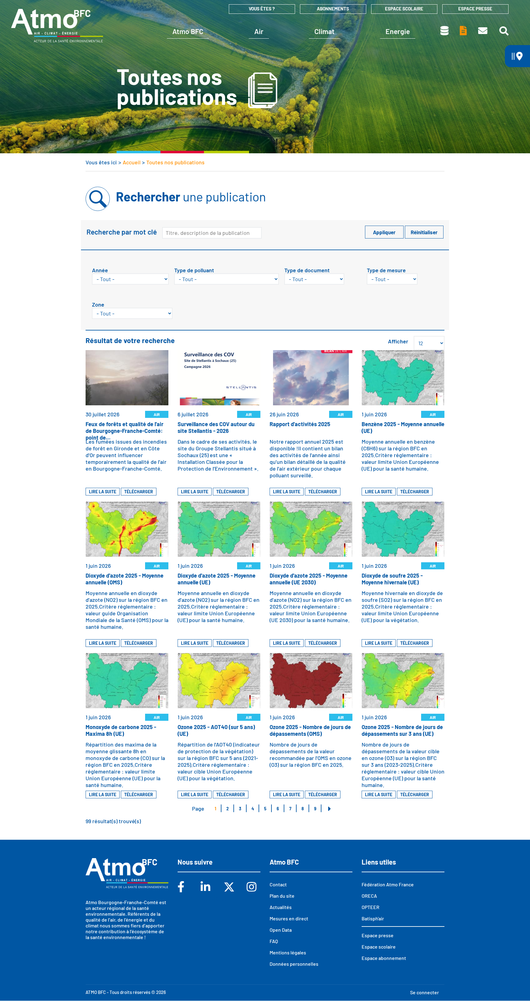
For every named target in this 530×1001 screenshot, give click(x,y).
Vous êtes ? (262, 8)
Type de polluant (194, 270)
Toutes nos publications (463, 30)
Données (445, 30)
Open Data (281, 930)
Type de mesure (386, 270)
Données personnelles (294, 964)
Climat (324, 31)
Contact (483, 30)
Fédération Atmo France (388, 884)
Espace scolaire (404, 8)
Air (258, 31)
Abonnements (333, 8)
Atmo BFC (187, 31)
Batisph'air (373, 918)
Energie (398, 31)
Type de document (307, 270)
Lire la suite (102, 491)
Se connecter (424, 992)
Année (100, 270)
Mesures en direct (289, 918)
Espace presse (475, 8)
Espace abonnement (384, 958)
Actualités (281, 907)
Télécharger (138, 491)
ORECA (369, 896)
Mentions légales (288, 952)
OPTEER (370, 907)
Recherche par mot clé (121, 231)
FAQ (274, 941)
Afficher (398, 341)
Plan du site (282, 896)
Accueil (131, 162)
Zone (98, 304)
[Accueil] (57, 25)
